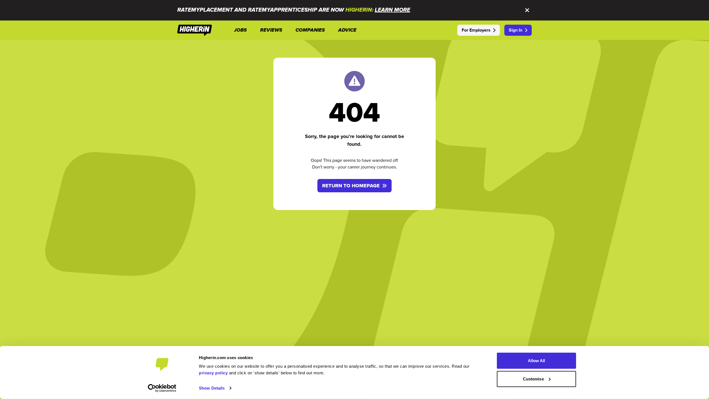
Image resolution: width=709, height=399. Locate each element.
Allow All (536, 360)
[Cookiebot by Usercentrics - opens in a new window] (162, 388)
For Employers (476, 30)
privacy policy (213, 372)
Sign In (515, 30)
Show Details (212, 388)
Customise (533, 378)
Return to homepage (351, 185)
